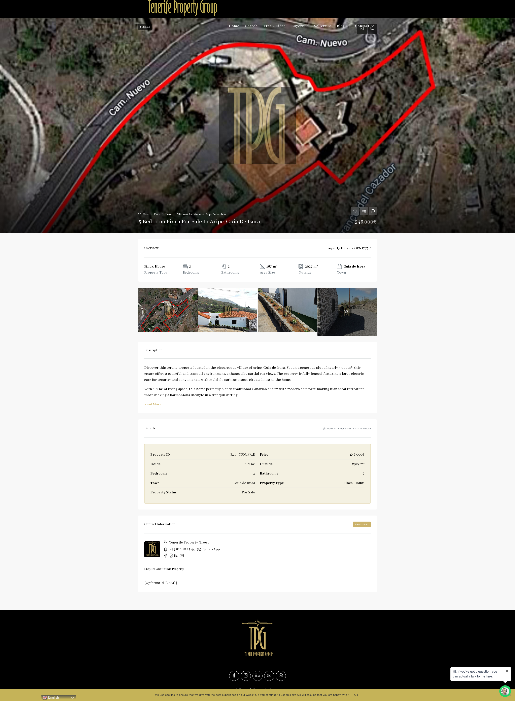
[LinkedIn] (257, 676)
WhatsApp (211, 549)
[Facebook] (234, 676)
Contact (362, 26)
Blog (341, 26)
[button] (257, 125)
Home (234, 26)
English (53, 697)
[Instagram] (246, 676)
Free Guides (274, 26)
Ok (356, 694)
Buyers (297, 26)
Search (251, 26)
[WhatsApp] (281, 676)
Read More (152, 404)
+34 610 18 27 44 (182, 549)
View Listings (362, 524)
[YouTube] (269, 676)
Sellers (320, 26)
